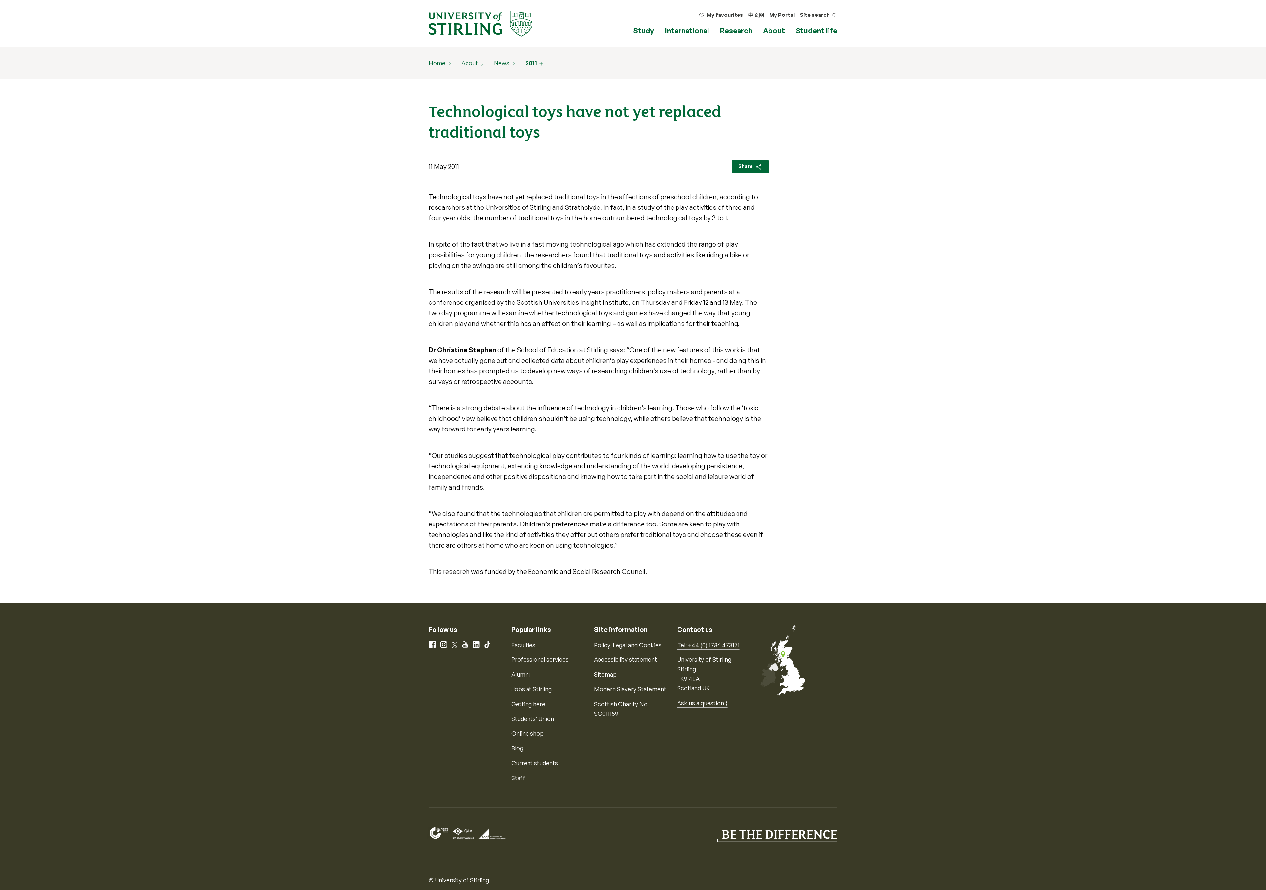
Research (736, 30)
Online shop (527, 733)
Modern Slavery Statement (630, 689)
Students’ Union (532, 718)
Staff (518, 777)
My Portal (782, 15)
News (501, 63)
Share (746, 166)
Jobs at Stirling (531, 689)
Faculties (523, 645)
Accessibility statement (625, 659)
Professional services (540, 659)
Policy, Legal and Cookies (628, 645)
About (774, 30)
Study (643, 30)
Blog (517, 748)
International (687, 30)
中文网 (756, 15)
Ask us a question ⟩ (702, 703)
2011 (531, 63)
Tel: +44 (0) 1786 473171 (708, 645)
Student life (816, 30)
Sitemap (605, 674)
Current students (534, 763)
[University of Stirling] (480, 22)
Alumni (520, 674)
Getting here (528, 704)
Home (437, 63)
